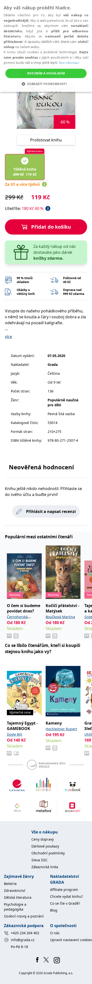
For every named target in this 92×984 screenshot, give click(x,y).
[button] (46, 83)
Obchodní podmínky (48, 853)
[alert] (46, 46)
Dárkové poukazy (45, 846)
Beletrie (10, 883)
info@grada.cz (23, 939)
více (8, 336)
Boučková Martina (60, 616)
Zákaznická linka (44, 867)
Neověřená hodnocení (41, 467)
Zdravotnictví (14, 890)
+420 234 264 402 (25, 933)
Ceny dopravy (42, 839)
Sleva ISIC (39, 860)
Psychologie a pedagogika (15, 907)
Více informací (69, 63)
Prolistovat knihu (46, 140)
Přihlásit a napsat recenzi (51, 511)
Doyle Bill (14, 734)
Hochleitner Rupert (61, 729)
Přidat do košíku (51, 226)
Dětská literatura (17, 897)
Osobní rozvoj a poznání (24, 916)
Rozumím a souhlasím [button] (46, 73)
